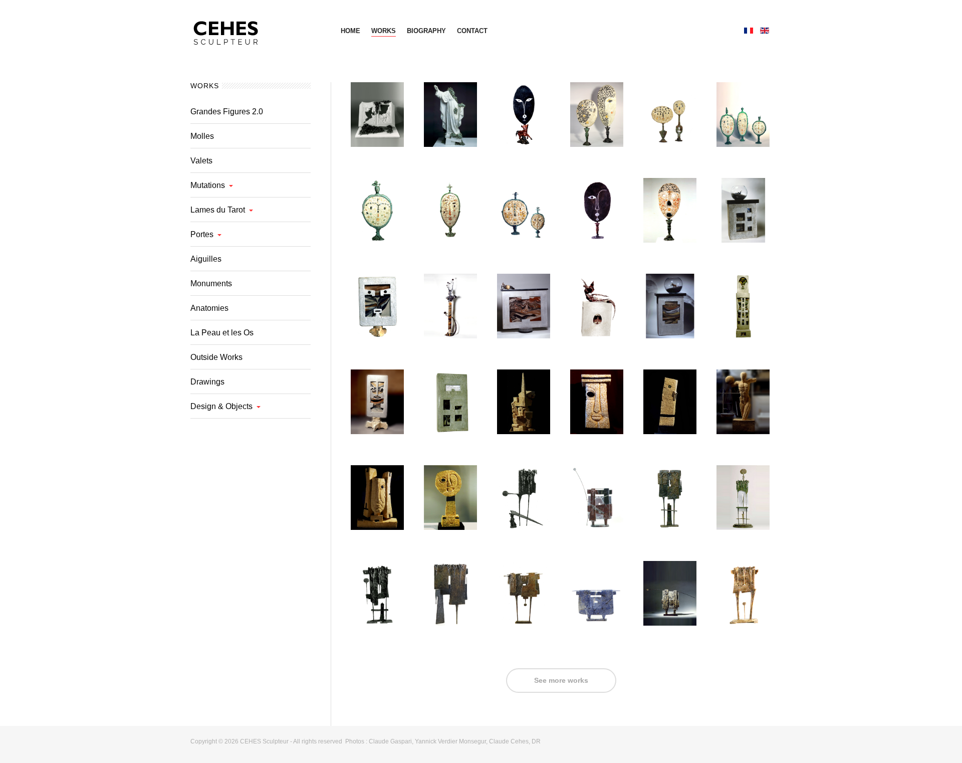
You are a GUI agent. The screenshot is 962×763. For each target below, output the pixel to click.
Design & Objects (221, 406)
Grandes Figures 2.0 (226, 111)
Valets (201, 160)
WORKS (383, 31)
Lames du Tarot (217, 210)
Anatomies (209, 308)
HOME (350, 31)
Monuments (211, 283)
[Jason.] (255, 30)
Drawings (207, 381)
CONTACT (472, 31)
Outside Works (216, 357)
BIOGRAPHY (426, 31)
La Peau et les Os (222, 332)
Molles (202, 136)
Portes (201, 234)
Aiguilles (205, 259)
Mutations (207, 185)
